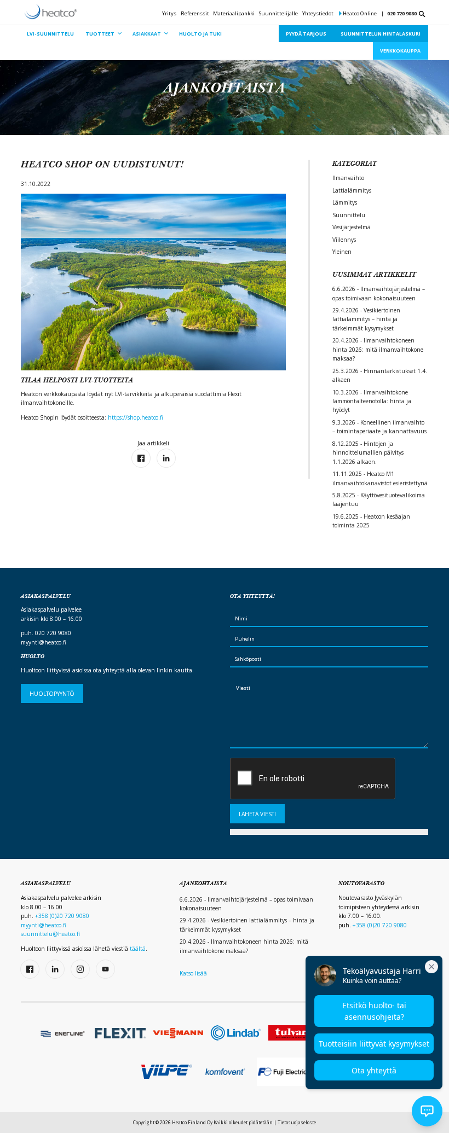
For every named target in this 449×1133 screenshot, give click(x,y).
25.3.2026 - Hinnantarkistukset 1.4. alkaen (379, 375)
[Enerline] (62, 1033)
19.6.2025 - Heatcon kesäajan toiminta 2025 (371, 521)
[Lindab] (235, 1033)
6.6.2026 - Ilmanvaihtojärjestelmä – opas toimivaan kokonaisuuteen (378, 293)
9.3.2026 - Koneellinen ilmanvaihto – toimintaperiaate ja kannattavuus (379, 427)
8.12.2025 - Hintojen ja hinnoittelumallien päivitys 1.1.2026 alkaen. (368, 453)
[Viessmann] (178, 1033)
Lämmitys (344, 202)
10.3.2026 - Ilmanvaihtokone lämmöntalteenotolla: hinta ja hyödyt (371, 401)
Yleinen (342, 251)
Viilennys (344, 239)
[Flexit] (120, 1033)
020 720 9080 (402, 13)
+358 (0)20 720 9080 (62, 916)
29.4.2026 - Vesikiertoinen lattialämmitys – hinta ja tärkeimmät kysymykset (366, 319)
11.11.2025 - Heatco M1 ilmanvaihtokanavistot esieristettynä (380, 478)
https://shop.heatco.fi (135, 417)
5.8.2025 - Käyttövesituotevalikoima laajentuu (378, 499)
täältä (138, 948)
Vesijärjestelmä (351, 227)
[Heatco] (50, 11)
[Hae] (422, 14)
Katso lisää (193, 973)
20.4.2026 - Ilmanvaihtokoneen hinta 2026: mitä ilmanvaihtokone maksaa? (377, 349)
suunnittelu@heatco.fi (50, 934)
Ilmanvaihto (348, 178)
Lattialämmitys (351, 190)
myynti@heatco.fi (43, 642)
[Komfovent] (224, 1071)
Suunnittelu (348, 215)
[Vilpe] (166, 1072)
